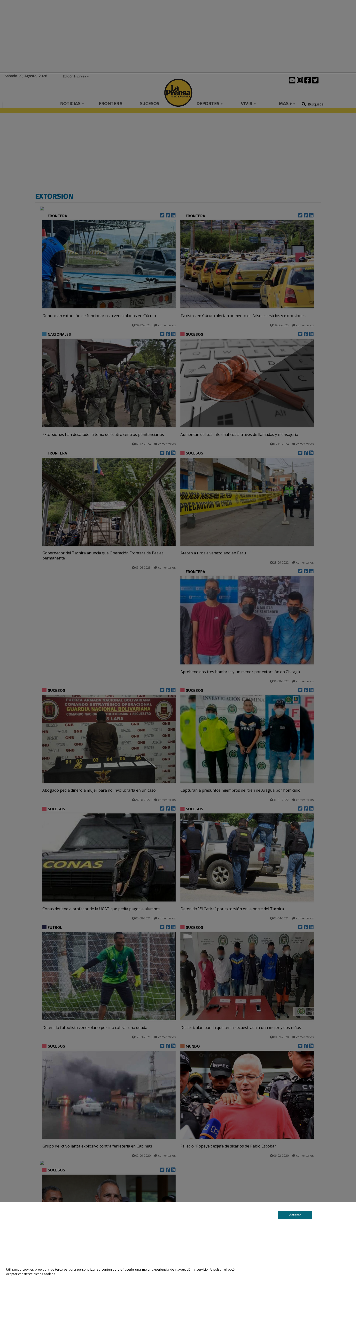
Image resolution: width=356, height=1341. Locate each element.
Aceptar (295, 1215)
